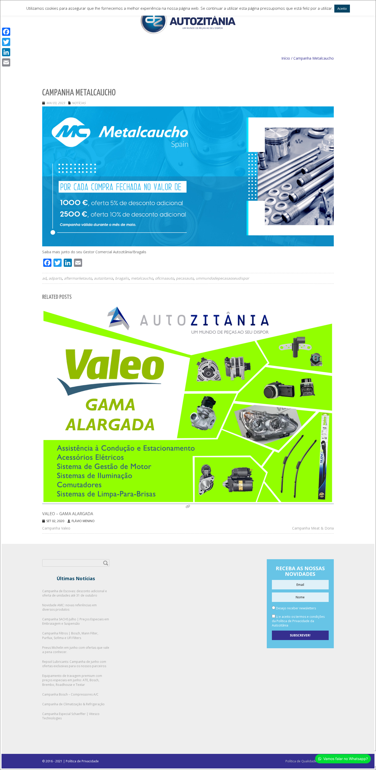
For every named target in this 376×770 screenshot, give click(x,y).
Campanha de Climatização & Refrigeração (73, 704)
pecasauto (185, 278)
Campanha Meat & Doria (313, 528)
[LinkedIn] (6, 52)
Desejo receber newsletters (295, 608)
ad (44, 278)
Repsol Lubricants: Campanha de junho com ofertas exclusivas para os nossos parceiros (74, 663)
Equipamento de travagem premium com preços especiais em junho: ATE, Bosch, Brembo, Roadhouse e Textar (72, 680)
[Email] (6, 62)
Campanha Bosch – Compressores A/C (70, 694)
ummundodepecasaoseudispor (222, 278)
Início (285, 58)
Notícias (79, 103)
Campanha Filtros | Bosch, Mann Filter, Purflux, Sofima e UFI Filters (70, 635)
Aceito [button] (342, 8)
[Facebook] (6, 32)
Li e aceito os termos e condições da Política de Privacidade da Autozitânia (298, 621)
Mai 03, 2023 (55, 103)
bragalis (122, 278)
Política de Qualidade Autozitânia (309, 761)
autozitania (103, 278)
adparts (55, 278)
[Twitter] (6, 42)
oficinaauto (164, 278)
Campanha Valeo (56, 528)
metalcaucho (142, 278)
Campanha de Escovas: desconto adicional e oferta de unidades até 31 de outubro (74, 593)
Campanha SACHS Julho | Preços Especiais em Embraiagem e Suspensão (75, 621)
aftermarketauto (78, 278)
